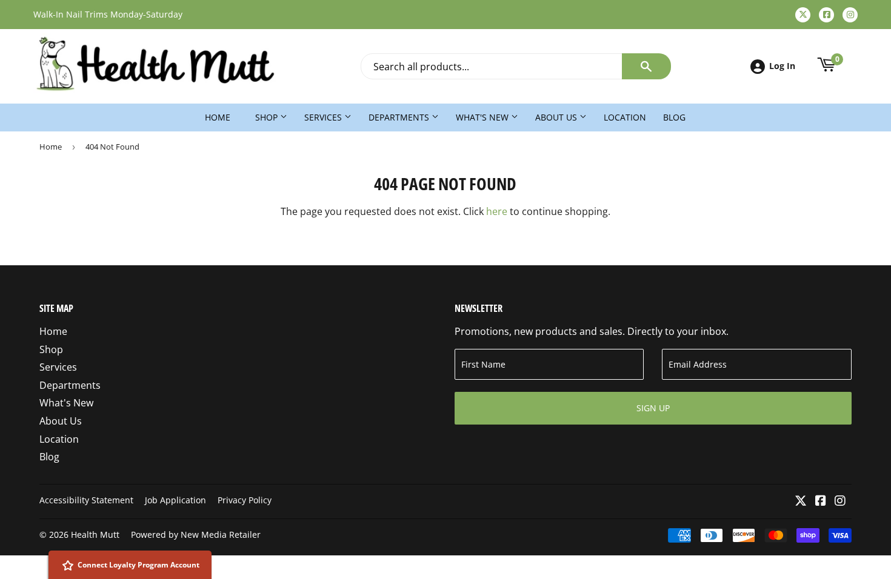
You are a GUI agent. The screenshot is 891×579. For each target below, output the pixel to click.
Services (324, 117)
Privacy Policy (245, 500)
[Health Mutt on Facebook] (820, 501)
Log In (782, 65)
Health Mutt (95, 534)
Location (625, 117)
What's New (483, 117)
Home (217, 117)
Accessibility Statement (86, 500)
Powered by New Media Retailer (196, 534)
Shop (267, 117)
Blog (674, 117)
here (496, 211)
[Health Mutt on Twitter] (801, 501)
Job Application (175, 500)
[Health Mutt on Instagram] (840, 501)
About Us (557, 117)
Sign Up (653, 408)
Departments (400, 117)
